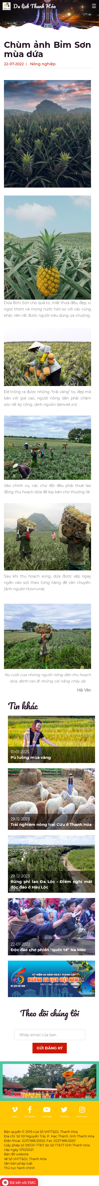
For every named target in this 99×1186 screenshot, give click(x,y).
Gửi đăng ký (50, 1048)
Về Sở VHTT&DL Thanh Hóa (25, 1159)
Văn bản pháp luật (18, 1163)
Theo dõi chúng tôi (49, 1013)
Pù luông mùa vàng (31, 757)
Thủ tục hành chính (19, 1168)
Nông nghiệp (43, 64)
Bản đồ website (16, 1154)
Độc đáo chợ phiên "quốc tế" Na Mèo (48, 949)
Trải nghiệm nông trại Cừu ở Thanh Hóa (51, 824)
